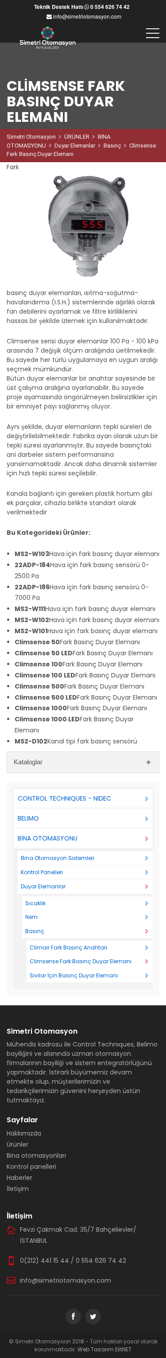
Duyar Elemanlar (74, 145)
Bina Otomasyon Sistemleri (57, 858)
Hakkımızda (24, 1133)
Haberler (19, 1177)
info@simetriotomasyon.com (86, 16)
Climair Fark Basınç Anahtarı (68, 947)
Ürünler (17, 1144)
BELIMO (28, 818)
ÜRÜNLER (76, 136)
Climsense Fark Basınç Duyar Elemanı (80, 961)
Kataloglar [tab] (28, 762)
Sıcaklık (35, 903)
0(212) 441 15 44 (44, 1260)
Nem (31, 917)
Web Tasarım (96, 1349)
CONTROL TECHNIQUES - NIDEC (64, 798)
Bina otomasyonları (36, 1155)
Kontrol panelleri (31, 1166)
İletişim (18, 1188)
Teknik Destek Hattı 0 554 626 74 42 (82, 7)
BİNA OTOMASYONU (47, 838)
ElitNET (123, 1349)
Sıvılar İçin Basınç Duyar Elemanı (74, 975)
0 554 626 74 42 (101, 1260)
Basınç (112, 145)
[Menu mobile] (152, 33)
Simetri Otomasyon (31, 136)
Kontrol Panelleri (42, 872)
